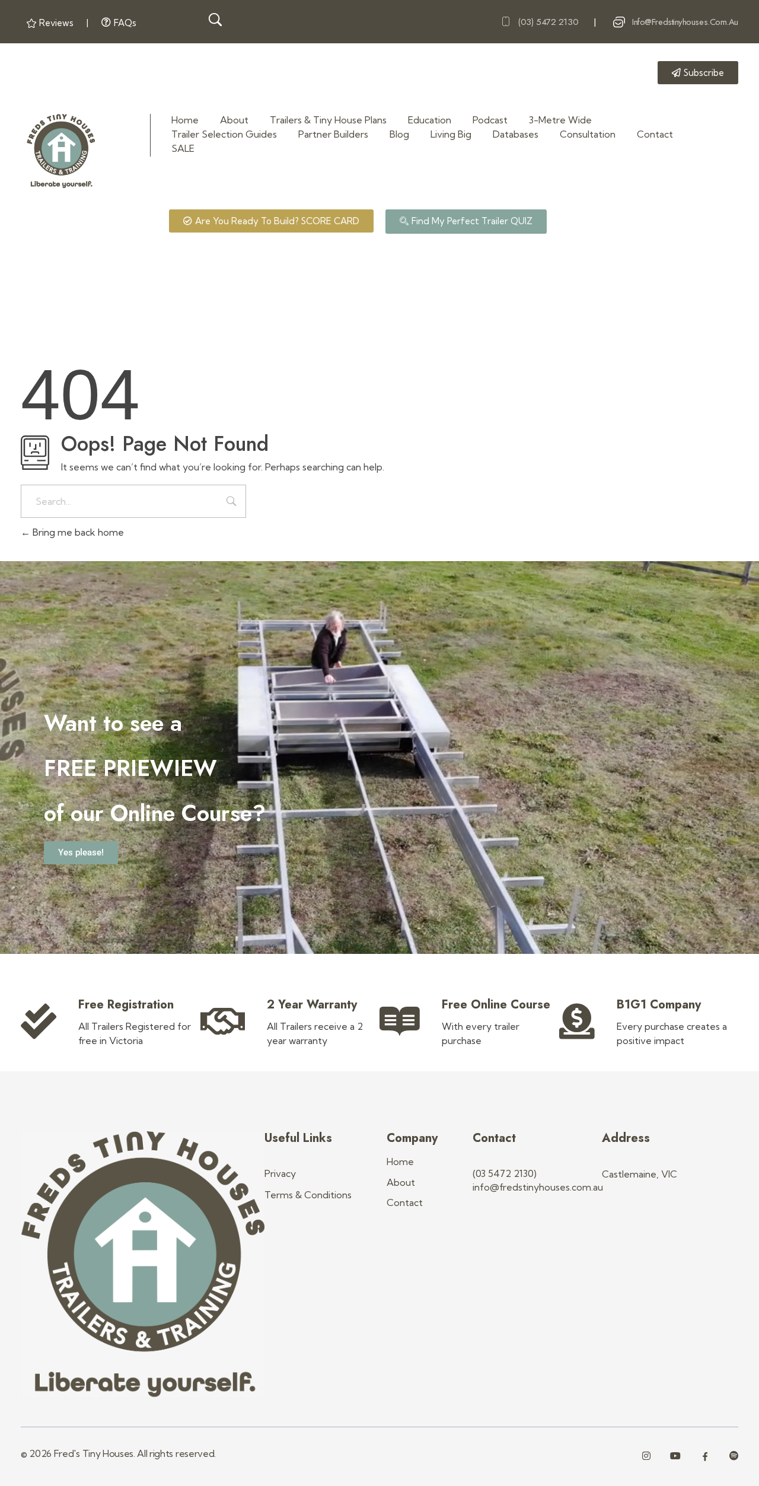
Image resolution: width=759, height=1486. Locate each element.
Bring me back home (77, 532)
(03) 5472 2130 (548, 21)
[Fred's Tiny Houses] (61, 151)
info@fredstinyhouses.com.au (685, 21)
